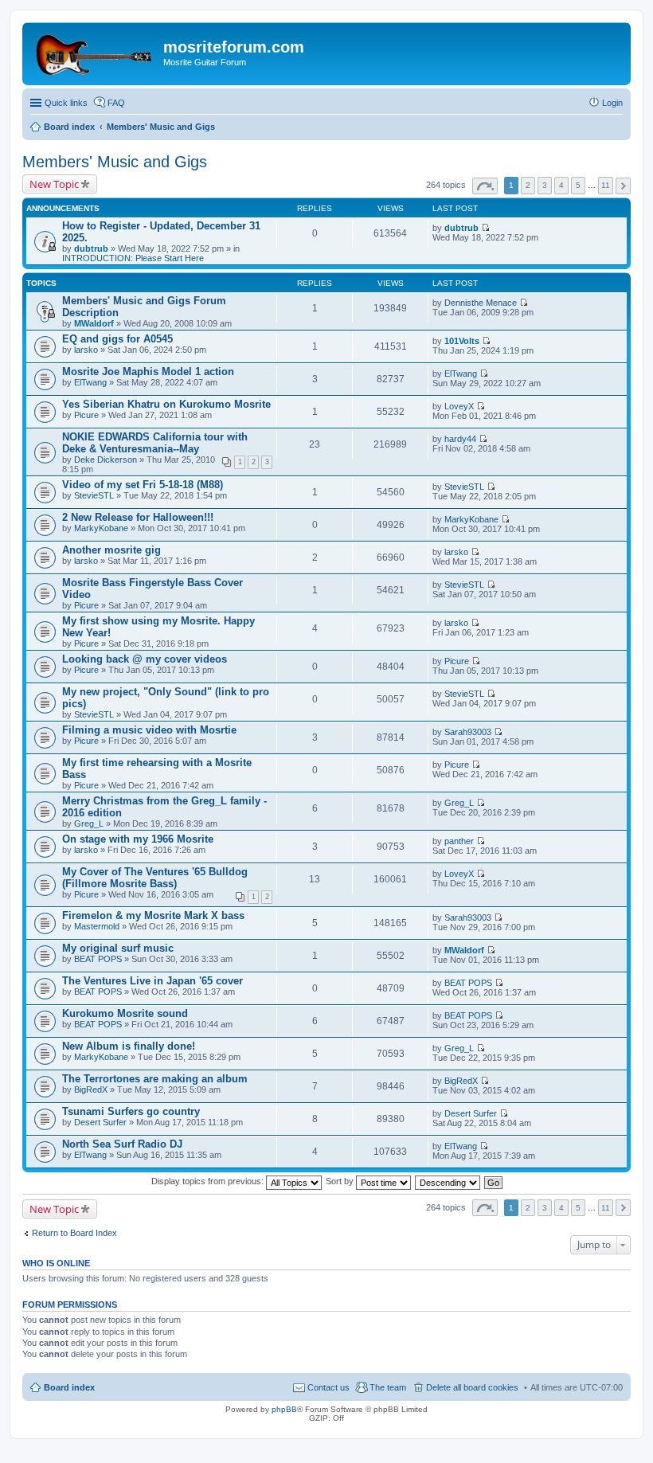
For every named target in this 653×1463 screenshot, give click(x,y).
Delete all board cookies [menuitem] (472, 1387)
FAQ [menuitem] (116, 103)
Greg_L (89, 823)
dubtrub (91, 248)
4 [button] (561, 185)
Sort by (341, 1181)
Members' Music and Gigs (114, 161)
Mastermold (96, 926)
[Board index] (94, 51)
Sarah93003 (467, 732)
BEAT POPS (98, 959)
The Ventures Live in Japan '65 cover (152, 981)
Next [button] (623, 186)
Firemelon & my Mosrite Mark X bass (153, 915)
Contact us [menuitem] (328, 1387)
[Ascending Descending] (448, 1181)
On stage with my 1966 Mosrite (137, 839)
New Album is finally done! (128, 1046)
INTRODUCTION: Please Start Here (133, 258)
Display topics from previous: (208, 1181)
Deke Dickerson (105, 459)
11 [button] (605, 185)
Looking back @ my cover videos (144, 659)
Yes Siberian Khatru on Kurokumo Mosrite (166, 404)
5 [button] (578, 185)
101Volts (461, 341)
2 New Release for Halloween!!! (137, 517)
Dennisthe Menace (480, 302)
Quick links (66, 103)
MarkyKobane (101, 528)
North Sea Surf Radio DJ (122, 1144)
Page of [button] (485, 186)
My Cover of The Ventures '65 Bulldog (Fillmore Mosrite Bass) (155, 878)
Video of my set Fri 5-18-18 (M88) (142, 485)
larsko (86, 349)
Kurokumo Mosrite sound (125, 1013)
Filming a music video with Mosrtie (149, 730)
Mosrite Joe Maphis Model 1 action (148, 371)
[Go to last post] (485, 228)
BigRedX (91, 1089)
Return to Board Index (74, 1233)
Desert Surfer (100, 1122)
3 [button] (544, 185)
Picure (86, 415)
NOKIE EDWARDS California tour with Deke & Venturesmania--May (155, 443)
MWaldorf (94, 323)
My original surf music (118, 948)
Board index (69, 1387)
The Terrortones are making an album (155, 1079)
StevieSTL (94, 495)
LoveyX (459, 406)
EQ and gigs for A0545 (117, 339)
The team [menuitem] (388, 1387)
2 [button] (528, 185)
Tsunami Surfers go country (131, 1111)
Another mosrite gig (111, 550)
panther (459, 841)
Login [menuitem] (612, 103)
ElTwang (90, 382)
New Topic (54, 184)
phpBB (284, 1409)
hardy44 (460, 439)
